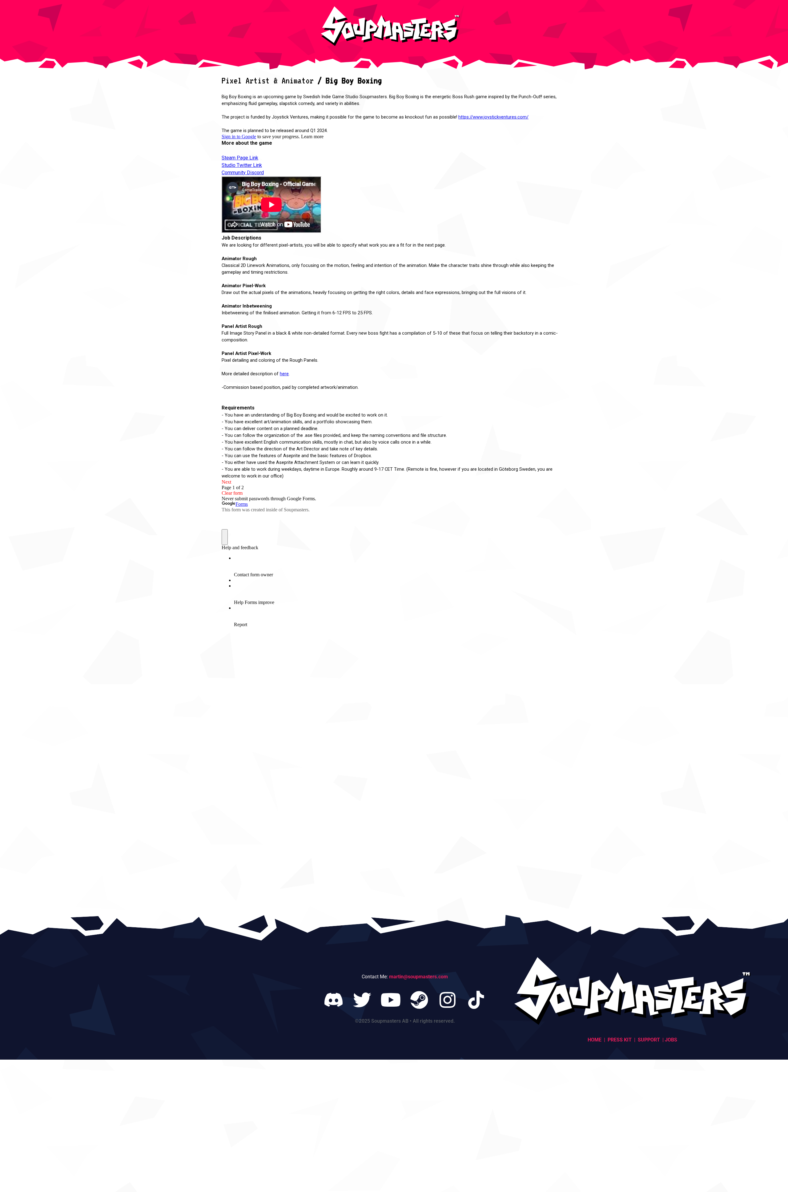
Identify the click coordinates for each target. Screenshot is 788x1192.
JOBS (670, 1040)
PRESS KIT (620, 1040)
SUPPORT (649, 1040)
